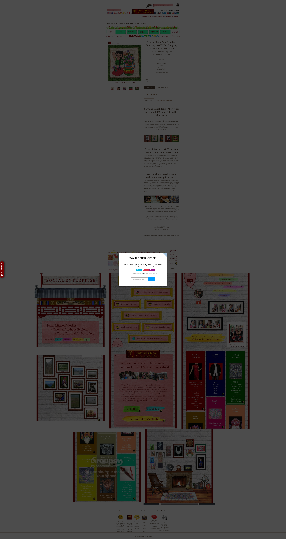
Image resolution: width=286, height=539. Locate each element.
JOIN (151, 279)
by (143, 287)
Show (2, 269)
